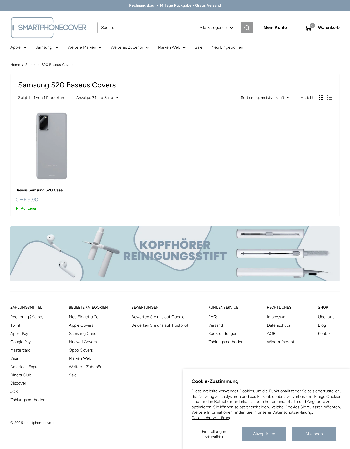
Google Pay (20, 341)
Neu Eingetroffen (227, 47)
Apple (15, 47)
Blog (322, 325)
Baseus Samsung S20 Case (39, 190)
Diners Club (20, 375)
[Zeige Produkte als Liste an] (329, 97)
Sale (198, 47)
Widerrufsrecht (280, 341)
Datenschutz (278, 325)
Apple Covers (81, 325)
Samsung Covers (84, 333)
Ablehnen (314, 433)
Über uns (326, 316)
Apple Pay (19, 333)
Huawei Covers (83, 341)
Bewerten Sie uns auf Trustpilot (159, 325)
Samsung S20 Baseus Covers (49, 65)
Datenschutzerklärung (211, 417)
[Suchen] (247, 27)
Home (15, 65)
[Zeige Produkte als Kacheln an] (321, 97)
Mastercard (20, 350)
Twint (15, 325)
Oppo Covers (81, 350)
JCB (14, 391)
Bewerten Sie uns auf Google (157, 316)
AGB (271, 333)
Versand (215, 325)
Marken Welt (169, 47)
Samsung (44, 47)
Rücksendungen (223, 333)
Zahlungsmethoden (27, 399)
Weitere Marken (82, 47)
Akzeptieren (264, 433)
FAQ (212, 316)
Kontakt (325, 333)
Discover (18, 383)
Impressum (276, 316)
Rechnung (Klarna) (26, 316)
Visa (14, 358)
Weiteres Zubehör (127, 47)
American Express (26, 366)
